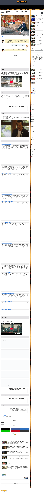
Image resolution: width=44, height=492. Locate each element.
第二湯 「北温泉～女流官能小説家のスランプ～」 (8, 165)
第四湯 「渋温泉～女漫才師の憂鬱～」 (7, 194)
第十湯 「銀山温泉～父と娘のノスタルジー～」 (8, 293)
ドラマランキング (33, 93)
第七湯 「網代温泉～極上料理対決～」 (7, 243)
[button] (24, 431)
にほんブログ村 (33, 88)
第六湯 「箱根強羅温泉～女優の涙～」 (7, 222)
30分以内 (2, 36)
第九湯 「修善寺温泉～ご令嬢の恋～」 (7, 272)
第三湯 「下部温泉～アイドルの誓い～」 (7, 173)
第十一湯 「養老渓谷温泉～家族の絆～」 (7, 301)
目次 (14, 55)
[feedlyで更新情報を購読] (14, 434)
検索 (31, 11)
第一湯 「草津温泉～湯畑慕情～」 (6, 144)
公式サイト (4, 415)
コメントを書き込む (15, 483)
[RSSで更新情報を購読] (15, 434)
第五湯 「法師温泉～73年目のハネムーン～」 (8, 201)
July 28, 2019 (12, 385)
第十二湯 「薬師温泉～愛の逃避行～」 (7, 309)
